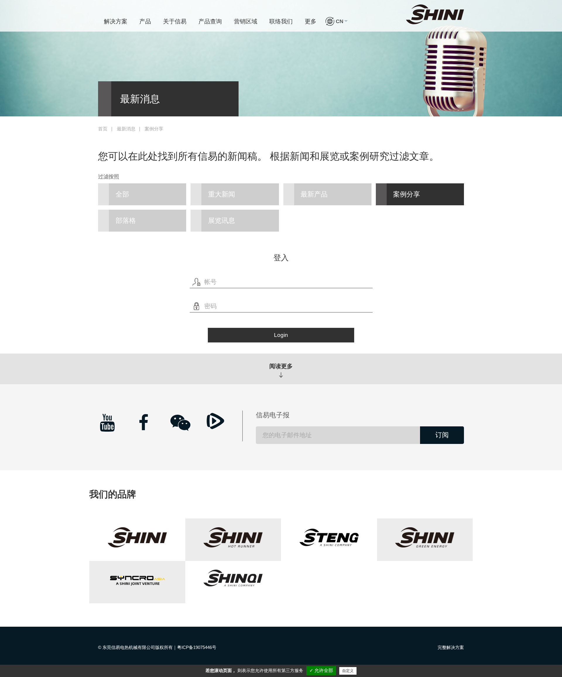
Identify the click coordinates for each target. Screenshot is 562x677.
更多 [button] (310, 21)
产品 (145, 21)
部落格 (126, 220)
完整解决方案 (451, 647)
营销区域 (245, 21)
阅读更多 (281, 366)
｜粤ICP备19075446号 (194, 647)
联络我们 (281, 21)
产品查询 (210, 21)
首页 (102, 128)
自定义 (348, 671)
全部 (122, 194)
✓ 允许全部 (321, 670)
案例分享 (406, 194)
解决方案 (115, 21)
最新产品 (314, 194)
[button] (337, 21)
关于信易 (174, 21)
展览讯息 (221, 220)
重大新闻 (221, 194)
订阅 (442, 435)
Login (281, 335)
